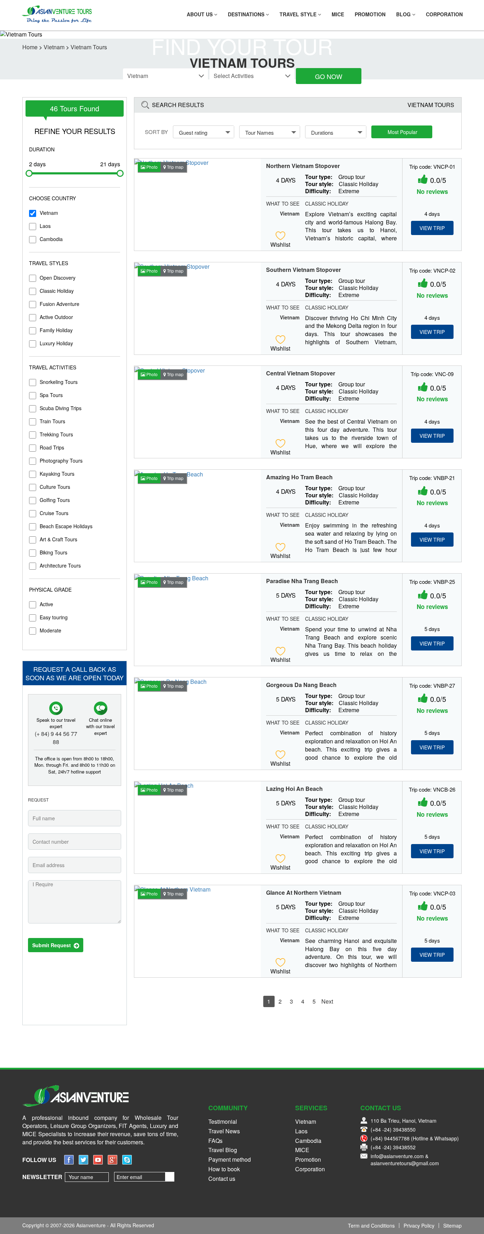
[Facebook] (69, 1162)
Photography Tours (61, 460)
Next (327, 1001)
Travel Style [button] (299, 14)
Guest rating (193, 132)
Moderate (50, 630)
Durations (322, 132)
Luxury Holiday (56, 343)
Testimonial (222, 1121)
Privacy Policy (419, 1225)
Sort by (156, 131)
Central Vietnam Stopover (300, 373)
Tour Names (259, 132)
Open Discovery (57, 277)
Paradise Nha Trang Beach (302, 581)
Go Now (328, 76)
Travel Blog (222, 1150)
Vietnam (49, 212)
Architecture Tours (60, 565)
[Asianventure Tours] (56, 14)
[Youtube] (98, 1162)
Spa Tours (51, 394)
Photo (151, 167)
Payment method (229, 1159)
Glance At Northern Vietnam (303, 893)
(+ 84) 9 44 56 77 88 (56, 738)
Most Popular (402, 131)
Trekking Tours (56, 434)
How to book (224, 1169)
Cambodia (51, 238)
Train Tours (52, 421)
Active (46, 604)
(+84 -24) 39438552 (393, 1147)
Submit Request (53, 945)
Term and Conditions (371, 1225)
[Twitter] (83, 1162)
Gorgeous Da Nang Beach (301, 685)
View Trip (432, 227)
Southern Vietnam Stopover (303, 270)
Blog (404, 14)
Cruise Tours (54, 513)
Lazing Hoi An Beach (294, 789)
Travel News (224, 1131)
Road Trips (52, 447)
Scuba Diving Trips (60, 408)
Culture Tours (55, 486)
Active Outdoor (56, 316)
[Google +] (112, 1162)
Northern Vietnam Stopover (303, 166)
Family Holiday (56, 330)
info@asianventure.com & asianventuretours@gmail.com (405, 1159)
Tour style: (319, 184)
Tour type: (318, 176)
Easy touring (54, 617)
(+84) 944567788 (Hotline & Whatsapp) (415, 1138)
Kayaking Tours (57, 473)
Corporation (444, 14)
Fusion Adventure (59, 303)
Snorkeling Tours (59, 381)
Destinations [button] (247, 14)
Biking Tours (53, 552)
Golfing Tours (55, 499)
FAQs (215, 1141)
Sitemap (452, 1225)
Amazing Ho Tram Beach (299, 477)
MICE (338, 14)
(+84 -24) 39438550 (393, 1129)
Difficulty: (318, 191)
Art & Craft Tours (58, 539)
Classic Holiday (57, 290)
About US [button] (200, 14)
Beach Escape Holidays (66, 526)
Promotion (370, 14)
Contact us (221, 1178)
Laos (45, 225)
